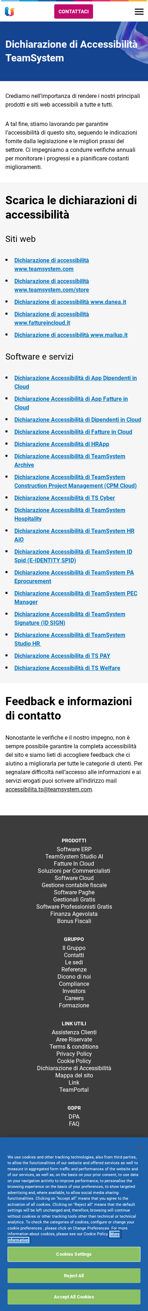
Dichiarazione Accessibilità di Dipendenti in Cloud (77, 419)
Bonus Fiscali (74, 921)
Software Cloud (74, 878)
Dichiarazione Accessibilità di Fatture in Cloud (73, 432)
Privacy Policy (74, 1053)
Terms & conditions (74, 1046)
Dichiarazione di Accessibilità (74, 1068)
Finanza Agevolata (74, 913)
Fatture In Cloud (74, 863)
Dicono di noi (74, 976)
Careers (74, 998)
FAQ (74, 1123)
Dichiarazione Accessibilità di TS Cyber (64, 498)
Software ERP (74, 849)
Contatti (74, 955)
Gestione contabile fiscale (74, 885)
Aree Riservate (74, 1039)
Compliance (74, 983)
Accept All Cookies (74, 1297)
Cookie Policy (74, 1061)
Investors (74, 991)
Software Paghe (74, 892)
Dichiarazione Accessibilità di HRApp (61, 444)
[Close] (139, 1147)
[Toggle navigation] (139, 12)
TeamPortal (74, 1089)
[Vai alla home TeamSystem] (9, 11)
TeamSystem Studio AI (74, 856)
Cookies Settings (74, 1254)
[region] (74, 1224)
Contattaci (74, 11)
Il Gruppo (74, 948)
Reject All (74, 1275)
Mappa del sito (74, 1075)
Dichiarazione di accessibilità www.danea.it (70, 302)
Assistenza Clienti (74, 1032)
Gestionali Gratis (74, 899)
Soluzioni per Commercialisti (74, 870)
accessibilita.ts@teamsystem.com (48, 789)
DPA (74, 1116)
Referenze (74, 969)
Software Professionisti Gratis (74, 906)
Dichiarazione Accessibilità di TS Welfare (67, 668)
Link (74, 1082)
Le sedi (74, 962)
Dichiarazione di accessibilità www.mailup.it (71, 335)
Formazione (74, 1005)
